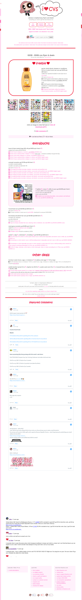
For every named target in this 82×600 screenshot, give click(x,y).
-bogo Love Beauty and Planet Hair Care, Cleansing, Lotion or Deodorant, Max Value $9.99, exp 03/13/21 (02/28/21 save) (37, 222)
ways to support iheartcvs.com (64, 574)
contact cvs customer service (40, 580)
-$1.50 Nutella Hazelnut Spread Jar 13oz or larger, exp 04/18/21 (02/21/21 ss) (27, 275)
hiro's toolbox (36, 570)
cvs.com (43, 75)
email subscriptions (14, 570)
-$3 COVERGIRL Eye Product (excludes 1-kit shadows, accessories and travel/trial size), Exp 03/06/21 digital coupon (36, 174)
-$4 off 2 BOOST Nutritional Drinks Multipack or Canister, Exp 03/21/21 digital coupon (29, 159)
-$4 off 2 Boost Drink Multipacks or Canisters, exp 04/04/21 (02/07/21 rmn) (27, 155)
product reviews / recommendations (61, 582)
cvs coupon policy (37, 578)
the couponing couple (35, 291)
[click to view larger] (12, 110)
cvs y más (50, 31)
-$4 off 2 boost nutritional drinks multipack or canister (22, 153)
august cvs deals (34, 31)
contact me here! (41, 296)
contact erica (60, 572)
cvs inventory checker (38, 574)
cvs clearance (43, 31)
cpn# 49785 (30, 212)
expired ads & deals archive (64, 576)
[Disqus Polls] (41, 495)
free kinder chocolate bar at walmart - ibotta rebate (52, 42)
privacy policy (60, 587)
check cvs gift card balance (40, 576)
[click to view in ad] (27, 91)
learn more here (48, 57)
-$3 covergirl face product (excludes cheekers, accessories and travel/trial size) (28, 169)
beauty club (50, 77)
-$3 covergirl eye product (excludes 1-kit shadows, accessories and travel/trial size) (29, 172)
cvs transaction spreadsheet (64, 580)
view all (52, 125)
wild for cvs (43, 291)
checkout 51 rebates (38, 585)
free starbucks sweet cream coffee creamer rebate (29, 42)
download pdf (40, 127)
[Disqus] (41, 537)
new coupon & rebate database (61, 44)
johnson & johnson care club (21, 228)
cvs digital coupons (38, 572)
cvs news (59, 585)
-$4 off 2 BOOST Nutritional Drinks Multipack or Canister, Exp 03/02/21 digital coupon (29, 157)
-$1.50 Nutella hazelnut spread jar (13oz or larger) (21, 274)
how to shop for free (52, 291)
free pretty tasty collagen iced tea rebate (44, 44)
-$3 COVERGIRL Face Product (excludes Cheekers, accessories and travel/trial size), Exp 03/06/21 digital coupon (35, 171)
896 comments (41, 131)
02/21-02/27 (15, 263)
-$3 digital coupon (14, 231)
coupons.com (36, 581)
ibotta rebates (36, 583)
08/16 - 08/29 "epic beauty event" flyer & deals (41, 29)
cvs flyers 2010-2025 (62, 578)
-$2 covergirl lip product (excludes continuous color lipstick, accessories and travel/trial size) (31, 176)
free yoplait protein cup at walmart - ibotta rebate (24, 44)
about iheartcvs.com (62, 570)
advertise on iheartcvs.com (63, 589)
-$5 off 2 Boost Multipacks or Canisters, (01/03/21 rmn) (26, 152)
